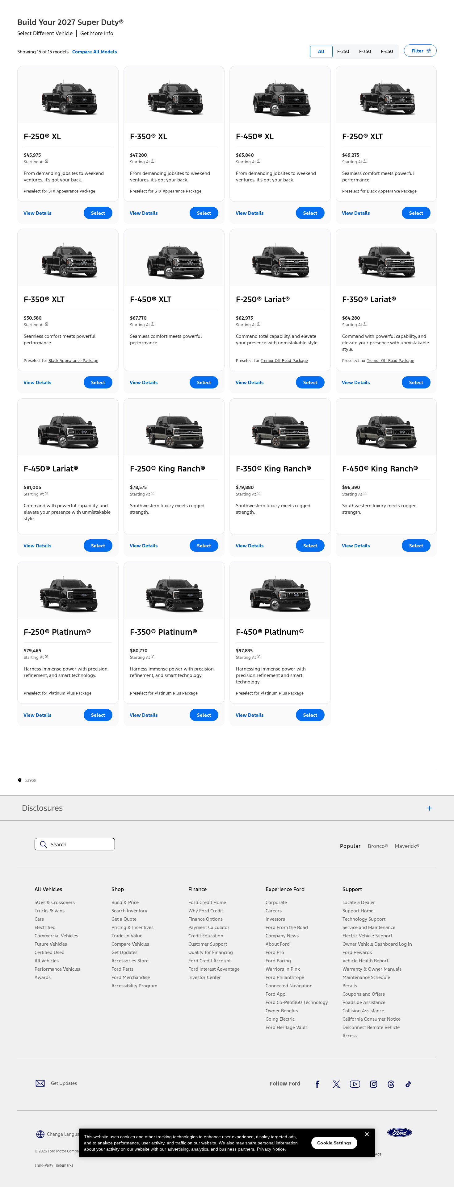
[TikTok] (408, 1084)
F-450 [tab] (387, 51)
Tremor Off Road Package (284, 360)
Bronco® (378, 846)
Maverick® (407, 846)
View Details (37, 213)
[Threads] (391, 1084)
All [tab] (321, 51)
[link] (54, 1165)
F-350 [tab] (365, 51)
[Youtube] (355, 1084)
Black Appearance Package (392, 191)
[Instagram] (373, 1084)
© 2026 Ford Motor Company (59, 1151)
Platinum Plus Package (69, 693)
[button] (60, 1133)
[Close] (367, 1139)
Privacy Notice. (271, 1149)
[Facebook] (319, 1084)
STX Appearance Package (71, 191)
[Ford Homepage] (399, 1132)
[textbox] (75, 844)
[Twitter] (336, 1084)
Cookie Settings (334, 1142)
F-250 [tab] (343, 51)
